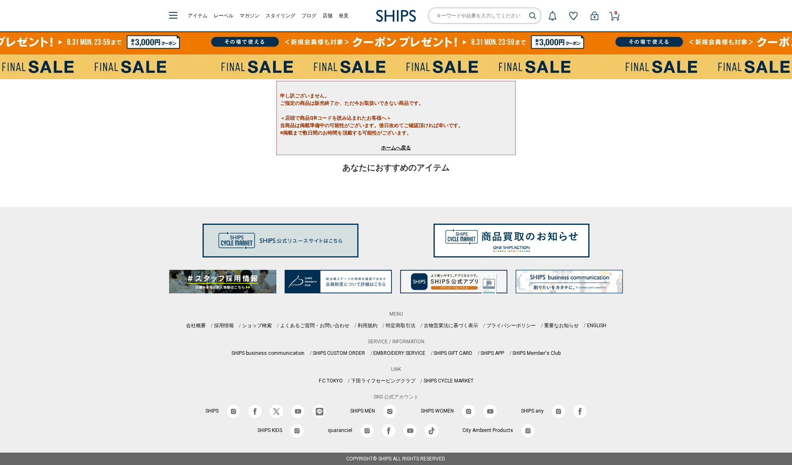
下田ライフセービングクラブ (383, 381)
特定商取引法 (400, 325)
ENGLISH (596, 325)
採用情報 (224, 325)
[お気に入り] (573, 16)
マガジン (249, 16)
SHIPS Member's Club (536, 353)
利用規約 (367, 325)
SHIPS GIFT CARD (453, 353)
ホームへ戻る (396, 148)
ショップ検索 (257, 325)
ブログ (309, 16)
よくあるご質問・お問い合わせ (314, 325)
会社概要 (196, 325)
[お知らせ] (552, 16)
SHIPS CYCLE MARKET (449, 381)
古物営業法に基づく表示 (451, 325)
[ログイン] (594, 16)
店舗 (327, 16)
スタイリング (280, 16)
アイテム (197, 16)
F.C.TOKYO (331, 381)
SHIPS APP (492, 353)
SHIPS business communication (267, 353)
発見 (344, 16)
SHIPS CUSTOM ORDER (339, 353)
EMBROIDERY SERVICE (399, 353)
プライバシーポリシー (511, 325)
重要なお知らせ (561, 325)
